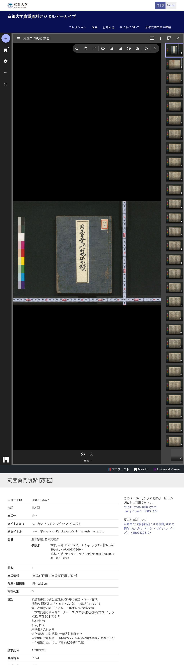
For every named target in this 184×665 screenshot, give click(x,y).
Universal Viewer (168, 469)
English (171, 5)
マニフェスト (120, 469)
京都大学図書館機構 (158, 27)
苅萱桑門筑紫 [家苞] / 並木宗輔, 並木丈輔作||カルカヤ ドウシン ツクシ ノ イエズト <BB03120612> (149, 528)
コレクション (77, 27)
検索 (94, 27)
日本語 (160, 5)
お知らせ (108, 27)
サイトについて (130, 27)
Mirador (143, 469)
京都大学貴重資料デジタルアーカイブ (42, 16)
